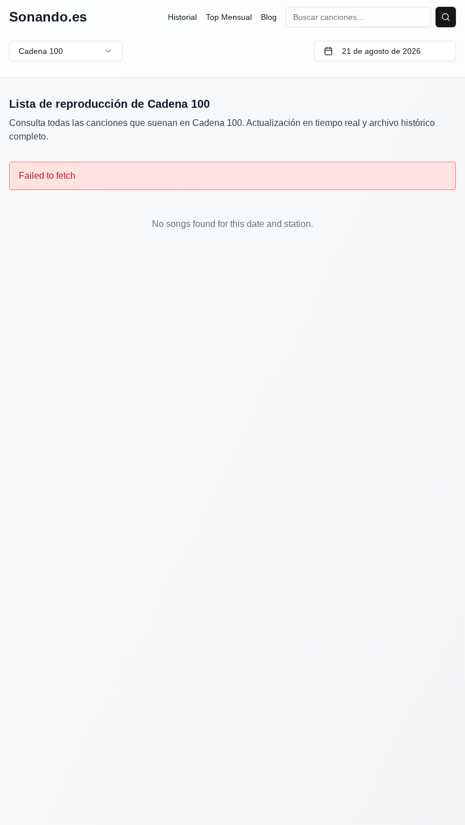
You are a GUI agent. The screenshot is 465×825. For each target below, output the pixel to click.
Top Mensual (229, 17)
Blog (269, 17)
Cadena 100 (41, 51)
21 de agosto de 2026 (381, 51)
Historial (182, 17)
